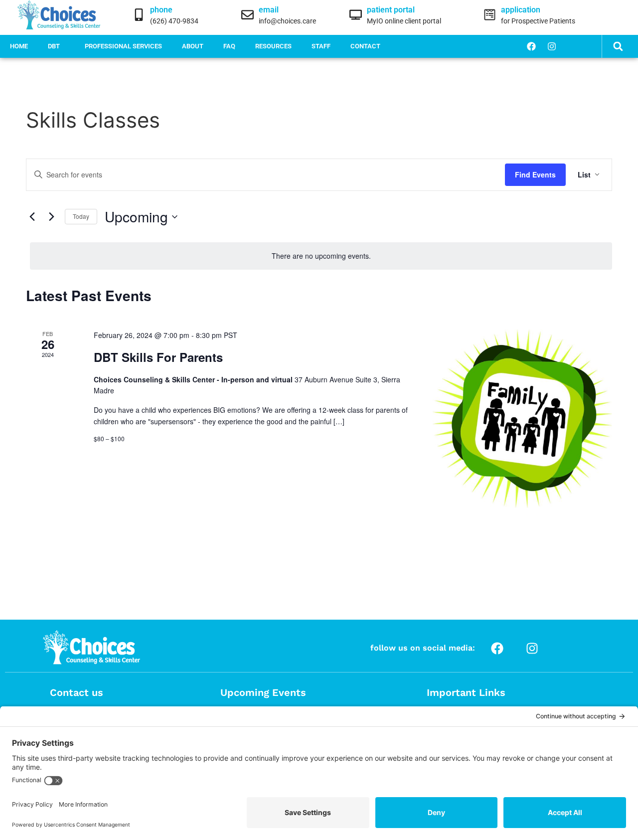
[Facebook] (531, 46)
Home (19, 46)
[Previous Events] (32, 217)
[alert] (321, 256)
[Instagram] (552, 46)
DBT (54, 46)
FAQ (229, 46)
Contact (365, 46)
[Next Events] (51, 217)
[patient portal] (355, 14)
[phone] (139, 14)
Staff (321, 46)
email (269, 9)
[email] (247, 14)
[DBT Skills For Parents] (522, 419)
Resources (273, 46)
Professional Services (123, 46)
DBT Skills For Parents (158, 356)
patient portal (391, 9)
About (192, 46)
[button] (618, 46)
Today (81, 216)
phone (161, 9)
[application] (489, 14)
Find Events (535, 174)
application (520, 9)
